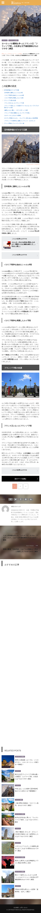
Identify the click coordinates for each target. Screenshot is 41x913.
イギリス (18, 771)
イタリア (18, 828)
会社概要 (16, 907)
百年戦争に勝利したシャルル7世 (13, 92)
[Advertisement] (20, 658)
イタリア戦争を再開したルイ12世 (13, 98)
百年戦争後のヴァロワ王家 (11, 90)
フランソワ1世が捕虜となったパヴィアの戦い (17, 113)
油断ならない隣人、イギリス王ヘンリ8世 (16, 110)
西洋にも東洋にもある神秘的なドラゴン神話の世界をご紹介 (26, 861)
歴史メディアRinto (6, 53)
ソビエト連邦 (19, 799)
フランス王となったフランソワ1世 (14, 103)
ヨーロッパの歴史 (13, 40)
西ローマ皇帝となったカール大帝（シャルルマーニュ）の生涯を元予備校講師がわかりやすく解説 (26, 877)
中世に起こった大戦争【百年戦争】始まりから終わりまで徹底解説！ (26, 789)
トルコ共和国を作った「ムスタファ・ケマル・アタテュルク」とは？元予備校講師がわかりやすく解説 (20, 537)
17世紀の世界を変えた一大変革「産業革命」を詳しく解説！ (26, 890)
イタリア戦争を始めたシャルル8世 (14, 95)
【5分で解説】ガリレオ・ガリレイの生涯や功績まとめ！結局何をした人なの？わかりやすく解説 (26, 834)
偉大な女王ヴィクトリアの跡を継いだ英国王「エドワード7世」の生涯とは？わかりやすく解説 (26, 776)
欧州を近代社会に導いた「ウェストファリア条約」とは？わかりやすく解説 (26, 819)
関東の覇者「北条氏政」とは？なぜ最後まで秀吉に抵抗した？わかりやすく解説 (20, 550)
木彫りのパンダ (16, 506)
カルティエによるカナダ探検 (12, 115)
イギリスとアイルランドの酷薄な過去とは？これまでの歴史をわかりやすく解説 (26, 848)
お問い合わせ (23, 907)
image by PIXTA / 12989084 (32, 164)
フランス (5, 40)
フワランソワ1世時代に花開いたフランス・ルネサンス (19, 121)
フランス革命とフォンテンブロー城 (14, 123)
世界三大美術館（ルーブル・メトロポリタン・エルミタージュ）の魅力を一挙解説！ (26, 762)
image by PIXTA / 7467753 (33, 399)
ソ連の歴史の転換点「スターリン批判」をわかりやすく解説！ (26, 804)
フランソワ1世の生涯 (10, 100)
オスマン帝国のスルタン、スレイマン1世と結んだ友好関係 (21, 118)
